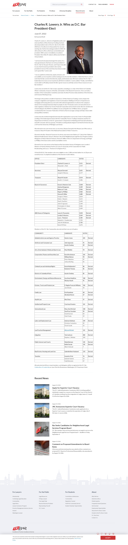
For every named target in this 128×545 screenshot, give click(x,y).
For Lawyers (16, 11)
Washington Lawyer (18, 513)
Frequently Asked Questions (99, 503)
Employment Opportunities (99, 508)
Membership (16, 496)
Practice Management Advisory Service (23, 508)
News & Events (80, 11)
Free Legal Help (43, 501)
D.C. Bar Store (95, 515)
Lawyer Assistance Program (20, 506)
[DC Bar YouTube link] (109, 534)
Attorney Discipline (65, 11)
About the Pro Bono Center (99, 510)
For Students (41, 11)
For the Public (28, 11)
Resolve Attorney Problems (46, 503)
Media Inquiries (96, 501)
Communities (16, 501)
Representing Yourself (44, 506)
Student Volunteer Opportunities (73, 506)
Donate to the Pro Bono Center (99, 513)
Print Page (110, 15)
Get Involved (95, 506)
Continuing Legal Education (19, 498)
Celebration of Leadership (42, 367)
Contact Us (92, 4)
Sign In (112, 4)
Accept (108, 538)
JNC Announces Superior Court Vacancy (68, 407)
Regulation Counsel (70, 501)
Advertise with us (96, 498)
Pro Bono (52, 11)
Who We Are (95, 496)
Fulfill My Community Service (72, 503)
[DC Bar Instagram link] (113, 534)
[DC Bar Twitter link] (97, 534)
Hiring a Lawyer (43, 498)
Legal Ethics (16, 503)
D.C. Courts (42, 508)
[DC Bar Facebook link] (101, 534)
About (91, 11)
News (32, 15)
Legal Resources (43, 496)
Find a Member (102, 4)
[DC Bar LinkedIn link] (105, 534)
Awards (14, 510)
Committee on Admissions (72, 496)
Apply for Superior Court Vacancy (65, 388)
